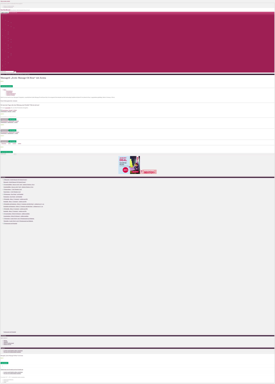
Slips (13, 47)
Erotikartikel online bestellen (18, 377)
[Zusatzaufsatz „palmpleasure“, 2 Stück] (10, 132)
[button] (4, 13)
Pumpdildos (14, 22)
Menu (4, 89)
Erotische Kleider (13, 38)
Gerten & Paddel (13, 57)
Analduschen (12, 62)
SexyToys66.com (13, 12)
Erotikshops (6, 17)
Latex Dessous (15, 42)
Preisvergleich (4, 119)
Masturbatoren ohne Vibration (19, 26)
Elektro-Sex (12, 34)
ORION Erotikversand (9, 343)
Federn (10, 56)
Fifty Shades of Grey (11, 58)
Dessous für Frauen (10, 36)
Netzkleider (14, 39)
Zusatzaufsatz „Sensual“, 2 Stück (8, 111)
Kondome (8, 64)
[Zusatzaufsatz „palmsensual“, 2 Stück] (10, 121)
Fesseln (13, 53)
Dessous (5, 35)
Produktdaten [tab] (9, 92)
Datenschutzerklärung (8, 379)
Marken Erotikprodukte (8, 6)
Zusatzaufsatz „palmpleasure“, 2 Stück (9, 133)
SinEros (5, 340)
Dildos (10, 21)
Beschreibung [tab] (9, 91)
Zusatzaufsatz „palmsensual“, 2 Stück (9, 122)
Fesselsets (14, 55)
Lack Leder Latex (13, 40)
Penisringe (17, 27)
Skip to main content (5, 1)
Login (4, 382)
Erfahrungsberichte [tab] (11, 93)
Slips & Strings (12, 46)
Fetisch (8, 30)
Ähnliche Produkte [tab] (10, 95)
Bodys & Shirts (12, 44)
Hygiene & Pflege (10, 61)
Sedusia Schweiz (7, 344)
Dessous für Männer (10, 43)
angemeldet (7, 107)
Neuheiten (5, 69)
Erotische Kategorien (8, 7)
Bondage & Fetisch (7, 29)
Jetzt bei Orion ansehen (6, 86)
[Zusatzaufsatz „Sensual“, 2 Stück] (9, 110)
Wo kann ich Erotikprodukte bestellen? (12, 352)
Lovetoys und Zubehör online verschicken (13, 350)
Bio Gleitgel (9, 67)
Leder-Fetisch (12, 33)
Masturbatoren (12, 25)
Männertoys (9, 24)
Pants (10, 48)
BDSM (5, 49)
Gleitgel (5, 66)
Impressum (5, 380)
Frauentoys (8, 20)
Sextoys (5, 18)
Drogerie (5, 60)
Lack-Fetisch (12, 31)
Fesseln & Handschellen (14, 52)
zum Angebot (12, 119)
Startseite (3, 74)
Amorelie (6, 341)
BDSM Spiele (9, 51)
